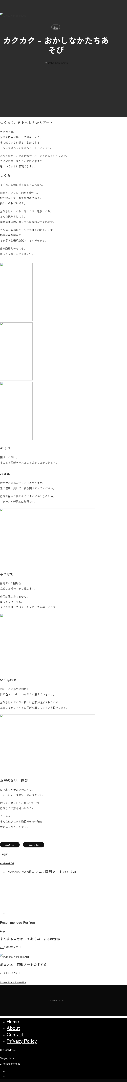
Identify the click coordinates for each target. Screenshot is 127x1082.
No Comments (59, 63)
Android (5, 863)
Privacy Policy (22, 1040)
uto (49, 63)
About (13, 1027)
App (55, 27)
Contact (15, 1034)
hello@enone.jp (11, 1063)
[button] (10, 844)
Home (13, 1021)
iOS (12, 863)
